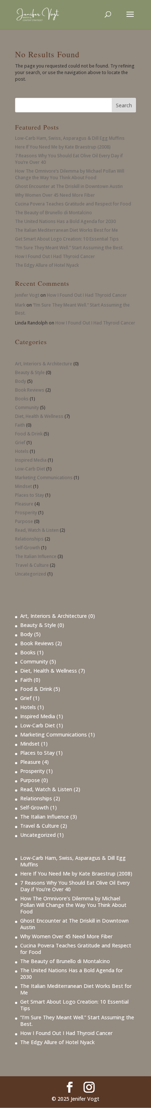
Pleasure (24, 504)
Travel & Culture (32, 565)
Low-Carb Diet (30, 469)
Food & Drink (29, 434)
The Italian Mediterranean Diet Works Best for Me (66, 230)
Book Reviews (29, 390)
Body (20, 381)
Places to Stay (29, 495)
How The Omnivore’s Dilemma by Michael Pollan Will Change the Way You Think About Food (69, 174)
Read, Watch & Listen (37, 530)
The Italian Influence (35, 556)
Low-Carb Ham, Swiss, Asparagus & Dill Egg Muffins (70, 138)
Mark (20, 305)
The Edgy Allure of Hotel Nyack (47, 265)
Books (22, 399)
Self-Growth (27, 548)
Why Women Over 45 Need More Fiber (55, 195)
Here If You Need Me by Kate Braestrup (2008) (63, 147)
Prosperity (26, 512)
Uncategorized (30, 574)
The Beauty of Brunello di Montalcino (53, 212)
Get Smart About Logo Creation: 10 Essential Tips (67, 239)
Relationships (29, 539)
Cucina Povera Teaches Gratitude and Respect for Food (73, 204)
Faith (20, 425)
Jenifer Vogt (27, 295)
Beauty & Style (30, 372)
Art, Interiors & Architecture (43, 364)
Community (27, 407)
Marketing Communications (44, 477)
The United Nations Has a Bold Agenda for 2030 (65, 221)
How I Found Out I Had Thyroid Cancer (55, 256)
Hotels (22, 451)
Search (124, 105)
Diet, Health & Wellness (39, 416)
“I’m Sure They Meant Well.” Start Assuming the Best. (69, 248)
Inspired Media (31, 460)
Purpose (24, 521)
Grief (20, 442)
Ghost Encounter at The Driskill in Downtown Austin (69, 186)
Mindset (23, 486)
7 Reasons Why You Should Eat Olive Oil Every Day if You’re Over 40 (75, 886)
